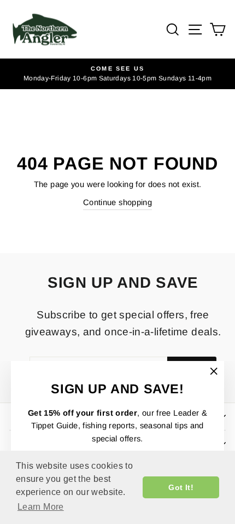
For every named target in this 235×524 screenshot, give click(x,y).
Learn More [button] (40, 506)
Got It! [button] (180, 487)
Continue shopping (117, 202)
